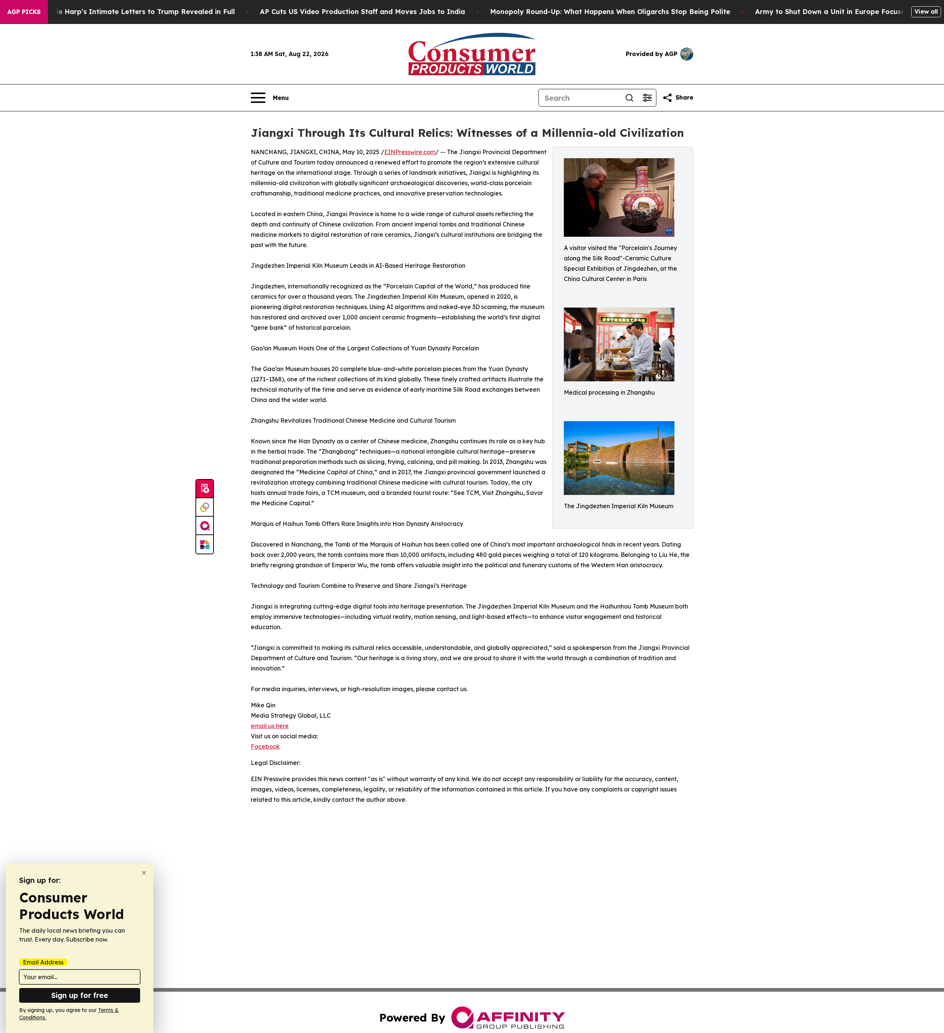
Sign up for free (79, 995)
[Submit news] (204, 489)
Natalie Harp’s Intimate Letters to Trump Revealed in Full (136, 11)
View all (926, 11)
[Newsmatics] (204, 544)
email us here (270, 725)
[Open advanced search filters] (647, 97)
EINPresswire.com (409, 152)
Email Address (43, 962)
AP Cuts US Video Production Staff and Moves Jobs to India (362, 11)
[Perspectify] (204, 507)
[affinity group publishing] (204, 526)
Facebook (265, 746)
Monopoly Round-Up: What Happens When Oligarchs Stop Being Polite (610, 11)
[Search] (629, 97)
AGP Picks (24, 11)
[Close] (144, 872)
